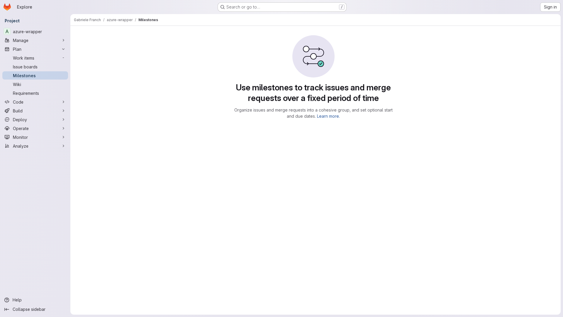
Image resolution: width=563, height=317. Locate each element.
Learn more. (328, 116)
